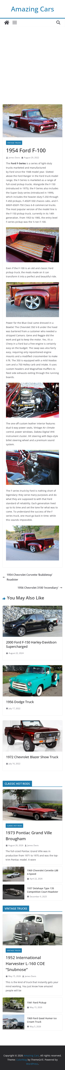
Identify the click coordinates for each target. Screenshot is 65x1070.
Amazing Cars (32, 8)
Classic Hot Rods (14, 825)
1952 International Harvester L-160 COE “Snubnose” (25, 963)
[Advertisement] (32, 70)
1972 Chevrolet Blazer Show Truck (32, 757)
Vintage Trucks (14, 143)
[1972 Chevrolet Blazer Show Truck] (32, 723)
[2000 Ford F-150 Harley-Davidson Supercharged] (32, 608)
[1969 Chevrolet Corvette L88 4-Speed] (13, 875)
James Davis (14, 157)
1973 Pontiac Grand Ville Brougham (29, 835)
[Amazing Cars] (7, 22)
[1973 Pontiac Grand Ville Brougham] (32, 804)
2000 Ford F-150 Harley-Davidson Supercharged (31, 644)
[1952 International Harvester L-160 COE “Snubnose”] (32, 929)
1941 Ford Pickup (36, 1002)
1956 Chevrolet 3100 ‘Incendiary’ (38, 587)
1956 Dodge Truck (20, 702)
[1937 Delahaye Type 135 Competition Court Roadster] (13, 892)
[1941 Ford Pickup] (13, 1004)
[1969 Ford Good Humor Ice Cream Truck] (13, 1022)
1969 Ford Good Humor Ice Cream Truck (42, 1020)
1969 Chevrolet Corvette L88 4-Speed (42, 872)
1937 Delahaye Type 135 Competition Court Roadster (42, 890)
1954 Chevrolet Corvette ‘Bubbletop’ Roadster (29, 577)
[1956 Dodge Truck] (32, 667)
